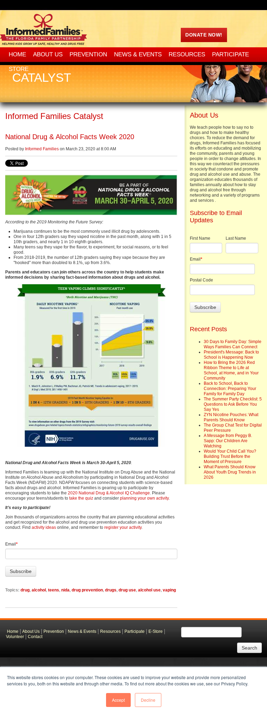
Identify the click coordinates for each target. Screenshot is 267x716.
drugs (110, 590)
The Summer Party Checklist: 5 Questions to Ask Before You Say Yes (233, 404)
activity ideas (44, 527)
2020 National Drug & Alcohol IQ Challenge (109, 493)
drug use (127, 590)
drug (25, 590)
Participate (134, 631)
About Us (31, 631)
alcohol (39, 590)
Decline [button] (148, 700)
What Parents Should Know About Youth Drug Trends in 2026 (230, 472)
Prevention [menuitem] (88, 54)
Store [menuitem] (19, 69)
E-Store (155, 631)
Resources (110, 631)
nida (65, 590)
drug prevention (87, 590)
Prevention (53, 631)
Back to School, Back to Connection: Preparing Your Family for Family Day (230, 388)
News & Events (82, 631)
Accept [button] (118, 700)
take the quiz (81, 498)
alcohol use (149, 590)
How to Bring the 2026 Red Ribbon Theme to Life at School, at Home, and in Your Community (231, 370)
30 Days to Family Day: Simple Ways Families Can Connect (232, 344)
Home (12, 631)
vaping (169, 590)
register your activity (122, 527)
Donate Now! (203, 35)
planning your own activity (144, 498)
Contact (35, 636)
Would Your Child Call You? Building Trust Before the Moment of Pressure (230, 456)
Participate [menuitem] (230, 54)
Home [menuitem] (17, 54)
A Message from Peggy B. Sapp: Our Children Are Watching (228, 440)
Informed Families (42, 148)
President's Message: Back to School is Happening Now (231, 355)
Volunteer (15, 636)
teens (53, 590)
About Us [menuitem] (48, 54)
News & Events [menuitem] (138, 54)
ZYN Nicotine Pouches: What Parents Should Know (231, 417)
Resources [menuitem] (187, 54)
